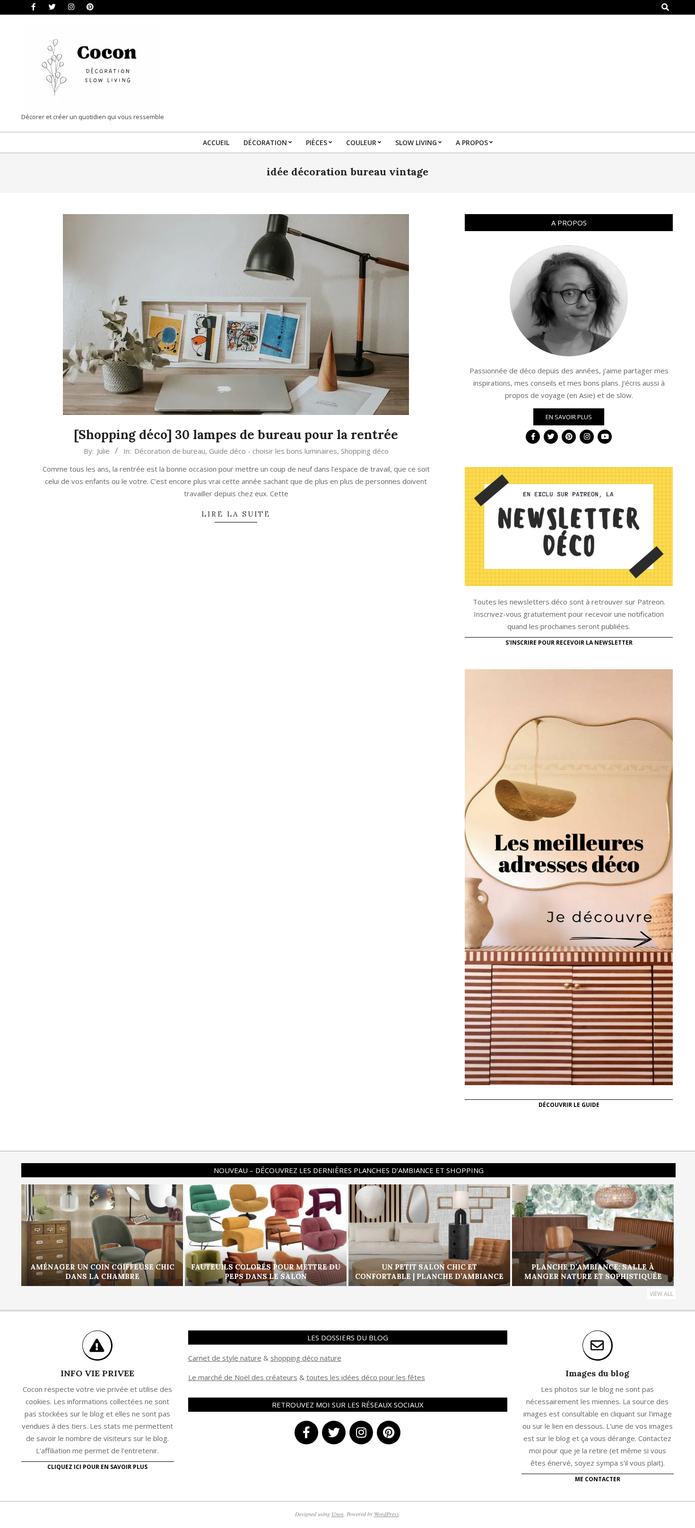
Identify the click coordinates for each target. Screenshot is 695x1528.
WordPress (386, 1514)
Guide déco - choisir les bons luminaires (273, 451)
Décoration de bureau (169, 451)
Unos (337, 1514)
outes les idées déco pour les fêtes (367, 1377)
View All (661, 1294)
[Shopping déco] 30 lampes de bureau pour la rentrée (236, 434)
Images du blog (597, 1373)
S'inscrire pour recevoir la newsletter (569, 643)
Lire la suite (235, 513)
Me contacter (597, 1479)
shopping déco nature (305, 1358)
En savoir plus (569, 417)
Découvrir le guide (569, 1105)
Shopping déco (365, 451)
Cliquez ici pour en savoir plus (97, 1467)
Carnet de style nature (224, 1358)
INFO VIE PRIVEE (97, 1373)
